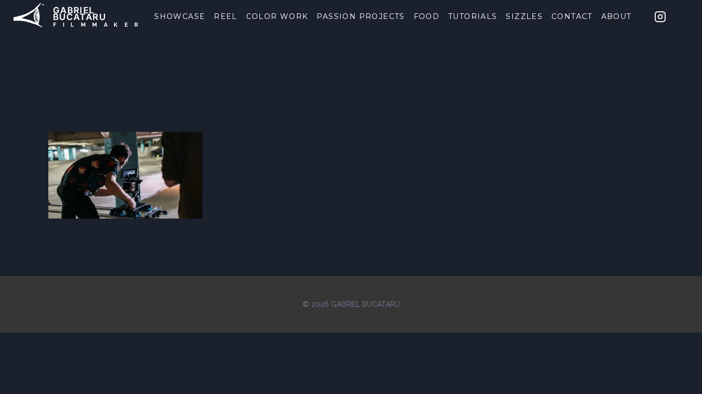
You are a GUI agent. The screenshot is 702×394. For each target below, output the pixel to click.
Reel (225, 16)
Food (427, 16)
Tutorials (472, 16)
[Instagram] (660, 16)
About (616, 16)
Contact (572, 16)
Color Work (277, 16)
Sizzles (524, 16)
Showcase (179, 16)
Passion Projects (360, 16)
